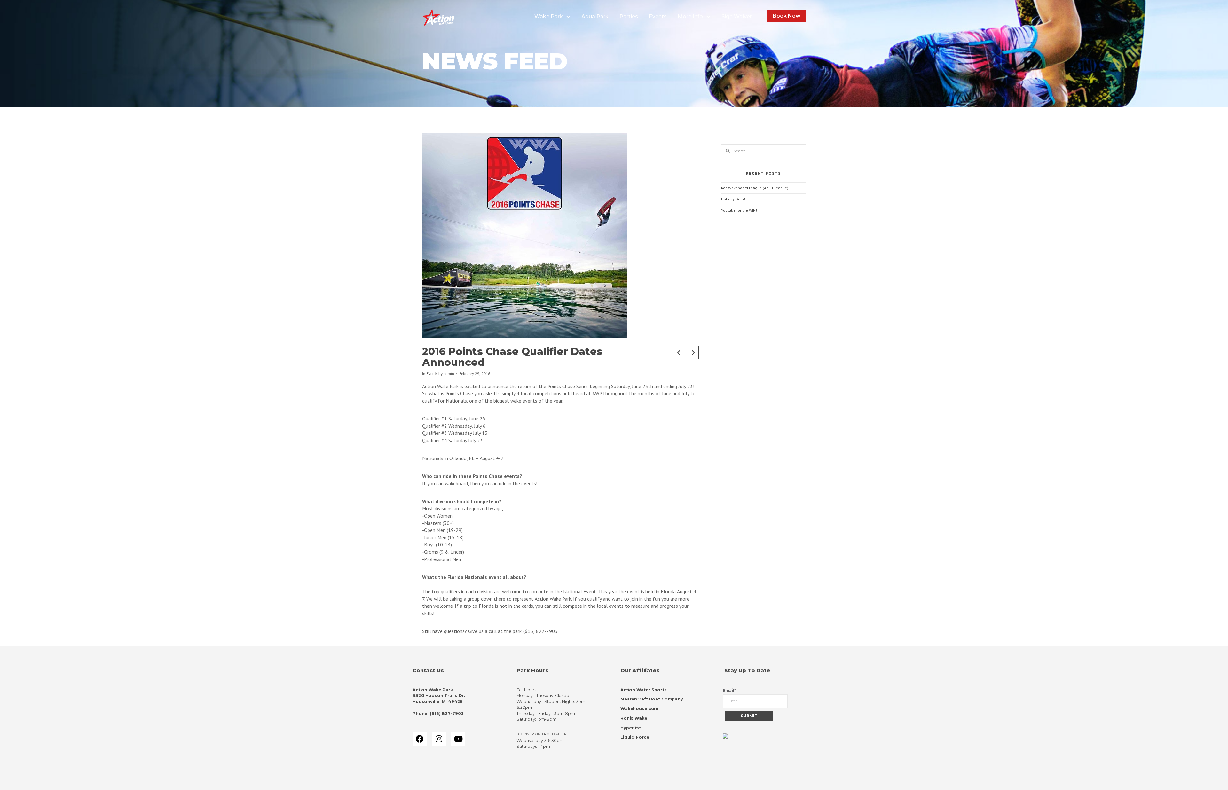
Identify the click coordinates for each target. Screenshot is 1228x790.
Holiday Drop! (733, 199)
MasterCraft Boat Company (651, 699)
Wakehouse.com (639, 708)
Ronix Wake (633, 718)
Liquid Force (634, 737)
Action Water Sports (643, 689)
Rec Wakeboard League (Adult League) (754, 187)
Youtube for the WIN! (739, 210)
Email (729, 690)
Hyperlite (630, 727)
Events (431, 374)
